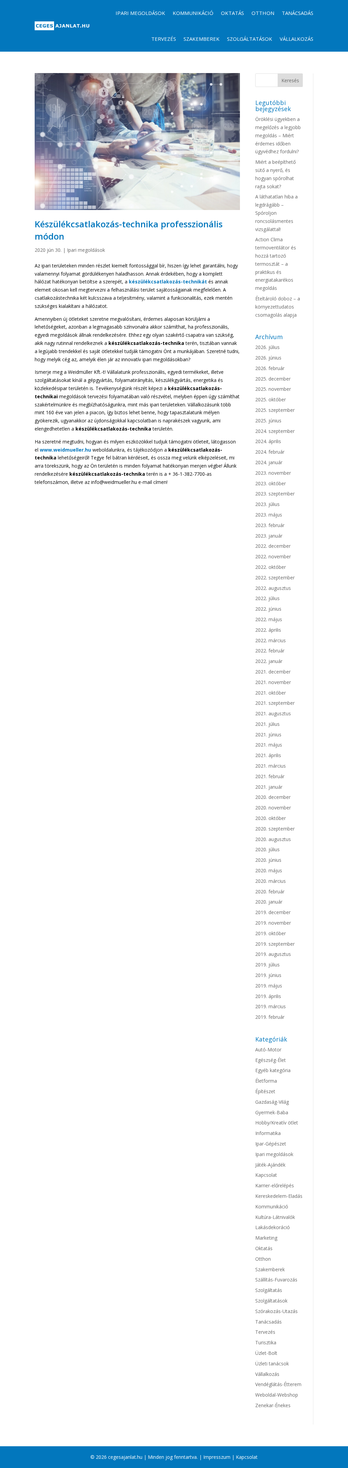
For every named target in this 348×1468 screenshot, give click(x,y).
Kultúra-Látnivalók (275, 1217)
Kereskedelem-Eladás (278, 1196)
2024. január (268, 462)
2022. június (268, 609)
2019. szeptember (275, 944)
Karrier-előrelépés (274, 1185)
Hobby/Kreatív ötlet (276, 1122)
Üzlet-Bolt (266, 1353)
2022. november (273, 556)
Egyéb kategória (273, 1070)
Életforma (266, 1081)
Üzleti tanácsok (272, 1363)
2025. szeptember (275, 410)
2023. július (267, 504)
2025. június (268, 420)
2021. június (268, 734)
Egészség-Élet (270, 1060)
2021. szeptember (275, 703)
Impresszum (216, 1457)
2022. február (269, 650)
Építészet (265, 1091)
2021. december (273, 671)
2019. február (269, 1017)
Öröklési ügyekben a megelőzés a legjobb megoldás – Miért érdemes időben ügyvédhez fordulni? (278, 135)
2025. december (273, 378)
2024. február (269, 452)
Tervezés (163, 38)
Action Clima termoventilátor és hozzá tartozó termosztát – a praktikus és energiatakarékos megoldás (275, 263)
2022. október (270, 567)
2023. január (268, 535)
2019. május (268, 985)
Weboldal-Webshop (276, 1395)
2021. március (270, 766)
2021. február (269, 776)
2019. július (267, 964)
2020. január (268, 901)
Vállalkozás (296, 38)
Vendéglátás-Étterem (278, 1384)
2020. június (268, 860)
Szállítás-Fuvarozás (276, 1279)
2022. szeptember (275, 577)
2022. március (270, 640)
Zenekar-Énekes (273, 1405)
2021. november (273, 682)
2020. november (273, 807)
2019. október (270, 933)
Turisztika (265, 1342)
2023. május (268, 514)
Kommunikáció (193, 13)
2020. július (267, 849)
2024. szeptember (275, 431)
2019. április (268, 996)
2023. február (269, 525)
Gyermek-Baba (271, 1112)
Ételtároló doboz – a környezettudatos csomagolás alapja (277, 306)
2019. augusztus (273, 954)
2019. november (273, 923)
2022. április (268, 630)
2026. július (267, 347)
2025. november (273, 389)
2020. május (268, 870)
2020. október (270, 818)
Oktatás (232, 13)
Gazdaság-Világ (272, 1102)
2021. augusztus (273, 713)
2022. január (268, 661)
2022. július (267, 598)
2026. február (269, 368)
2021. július (267, 724)
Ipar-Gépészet (270, 1143)
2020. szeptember (275, 828)
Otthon (262, 13)
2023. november (273, 473)
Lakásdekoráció (272, 1227)
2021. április (268, 755)
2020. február (269, 891)
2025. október (270, 399)
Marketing (266, 1238)
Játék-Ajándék (270, 1164)
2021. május (268, 744)
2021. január (268, 787)
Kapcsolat (266, 1175)
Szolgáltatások (249, 38)
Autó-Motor (268, 1049)
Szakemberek (202, 38)
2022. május (268, 619)
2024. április (268, 441)
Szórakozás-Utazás (276, 1311)
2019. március (270, 1006)
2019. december (273, 912)
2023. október (270, 483)
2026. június (268, 357)
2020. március (270, 881)
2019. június (268, 975)
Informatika (268, 1133)
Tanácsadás (297, 13)
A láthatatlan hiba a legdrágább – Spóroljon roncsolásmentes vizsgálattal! (276, 212)
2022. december (273, 546)
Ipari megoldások (140, 13)
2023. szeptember (275, 493)
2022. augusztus (273, 588)
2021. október (270, 692)
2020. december (273, 797)
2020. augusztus (273, 839)
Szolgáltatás (268, 1290)
